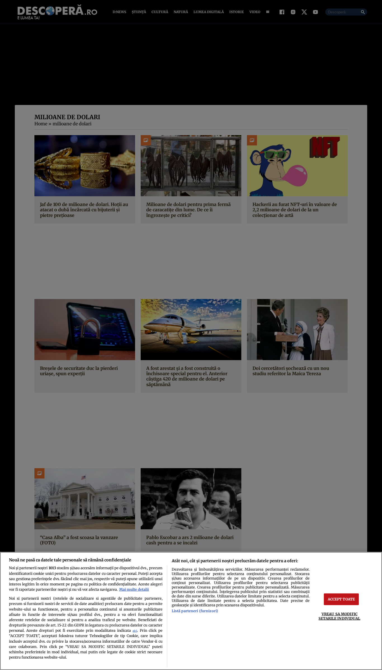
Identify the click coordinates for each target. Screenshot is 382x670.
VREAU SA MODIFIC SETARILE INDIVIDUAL (339, 616)
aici (135, 631)
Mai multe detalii (134, 589)
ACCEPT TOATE (341, 599)
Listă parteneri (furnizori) (195, 611)
